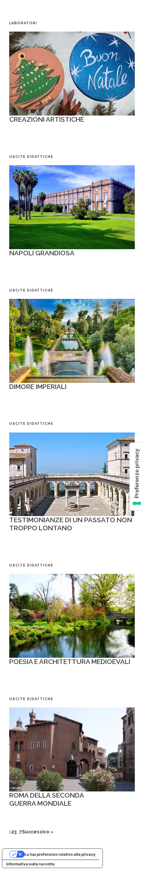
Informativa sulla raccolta (30, 864)
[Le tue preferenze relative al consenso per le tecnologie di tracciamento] (136, 477)
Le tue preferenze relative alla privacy (60, 854)
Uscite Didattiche (31, 156)
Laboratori (23, 23)
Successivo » (37, 832)
